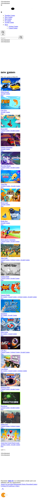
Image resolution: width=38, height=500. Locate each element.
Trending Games (10, 15)
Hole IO (11, 481)
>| (4, 450)
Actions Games (13, 26)
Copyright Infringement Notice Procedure (19, 484)
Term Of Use (7, 486)
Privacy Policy (15, 486)
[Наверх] (3, 490)
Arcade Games (9, 22)
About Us (4, 484)
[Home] (19, 10)
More (6, 24)
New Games (8, 17)
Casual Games (13, 28)
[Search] (21, 37)
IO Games (8, 20)
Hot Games (8, 19)
